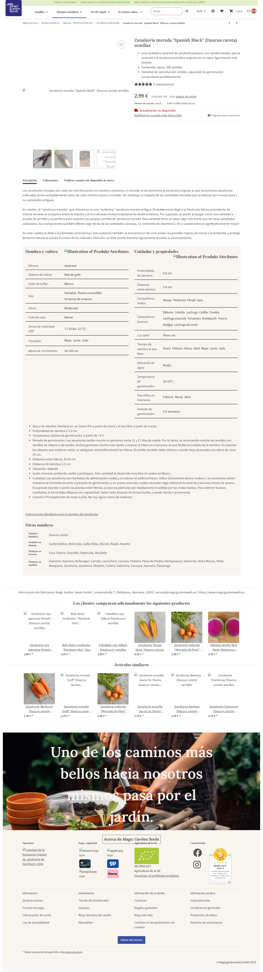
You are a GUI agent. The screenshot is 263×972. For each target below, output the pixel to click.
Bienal (68, 317)
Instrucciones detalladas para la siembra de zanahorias (61, 514)
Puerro (222, 318)
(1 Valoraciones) (163, 84)
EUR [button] (199, 11)
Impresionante (200, 900)
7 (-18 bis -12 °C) (75, 329)
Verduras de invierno (78, 299)
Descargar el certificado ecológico (156, 876)
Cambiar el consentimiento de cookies (154, 924)
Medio (167, 365)
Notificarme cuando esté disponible (158, 115)
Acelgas (168, 325)
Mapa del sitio (143, 915)
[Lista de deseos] (221, 11)
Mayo (68, 340)
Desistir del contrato (131, 940)
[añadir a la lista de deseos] (121, 44)
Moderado (71, 308)
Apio (200, 300)
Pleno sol (169, 335)
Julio (85, 340)
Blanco (69, 284)
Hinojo (167, 300)
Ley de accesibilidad (36, 922)
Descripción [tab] (30, 180)
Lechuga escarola (174, 318)
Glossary (84, 908)
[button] (213, 11)
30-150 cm (71, 351)
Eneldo (214, 312)
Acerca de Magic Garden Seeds (131, 839)
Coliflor (204, 312)
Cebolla (180, 312)
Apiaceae (70, 265)
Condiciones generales (205, 908)
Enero (167, 348)
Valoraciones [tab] (50, 180)
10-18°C (168, 381)
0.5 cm (167, 273)
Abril (197, 348)
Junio (77, 340)
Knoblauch (209, 318)
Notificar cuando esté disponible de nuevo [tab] (89, 180)
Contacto (140, 900)
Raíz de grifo (72, 274)
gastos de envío (186, 96)
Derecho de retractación (206, 922)
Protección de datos (203, 915)
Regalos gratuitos (145, 908)
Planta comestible (90, 293)
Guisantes (194, 318)
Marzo (188, 348)
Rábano (168, 312)
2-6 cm (167, 287)
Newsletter (86, 922)
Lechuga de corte (186, 325)
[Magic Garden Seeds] (14, 12)
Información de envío (37, 915)
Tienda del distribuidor (94, 900)
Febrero (177, 348)
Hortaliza (70, 293)
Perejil (191, 300)
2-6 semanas (171, 411)
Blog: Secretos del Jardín (95, 915)
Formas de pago (33, 908)
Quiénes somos (33, 900)
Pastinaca (179, 300)
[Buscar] (187, 11)
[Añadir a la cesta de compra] (25, 35)
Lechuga (192, 312)
